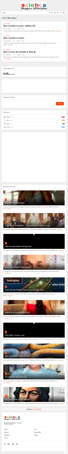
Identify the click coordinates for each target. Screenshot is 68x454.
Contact (36, 435)
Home (5, 429)
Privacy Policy (37, 432)
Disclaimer (6, 435)
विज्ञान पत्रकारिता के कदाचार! (13, 38)
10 (6, 396)
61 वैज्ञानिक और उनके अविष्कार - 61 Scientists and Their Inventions (27, 226)
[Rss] (57, 12)
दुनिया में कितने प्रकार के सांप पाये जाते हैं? (17, 356)
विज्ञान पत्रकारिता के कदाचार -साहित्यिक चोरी (19, 26)
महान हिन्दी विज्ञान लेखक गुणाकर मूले (15, 377)
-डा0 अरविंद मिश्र (6, 23)
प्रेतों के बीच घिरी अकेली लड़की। (15, 203)
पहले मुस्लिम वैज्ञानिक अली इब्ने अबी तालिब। (18, 400)
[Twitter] (55, 12)
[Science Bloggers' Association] (34, 9)
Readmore (58, 31)
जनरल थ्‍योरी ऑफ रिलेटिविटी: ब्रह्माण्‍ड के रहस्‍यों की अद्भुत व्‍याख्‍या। (25, 290)
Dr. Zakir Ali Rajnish (36, 409)
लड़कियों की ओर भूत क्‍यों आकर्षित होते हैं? (17, 313)
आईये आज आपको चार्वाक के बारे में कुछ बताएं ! (18, 247)
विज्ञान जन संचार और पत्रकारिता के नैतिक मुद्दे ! (19, 52)
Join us (6, 438)
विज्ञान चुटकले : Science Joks (14, 335)
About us (6, 432)
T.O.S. (35, 429)
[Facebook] (49, 12)
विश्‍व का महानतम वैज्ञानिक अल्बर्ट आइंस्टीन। (18, 267)
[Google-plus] (52, 12)
